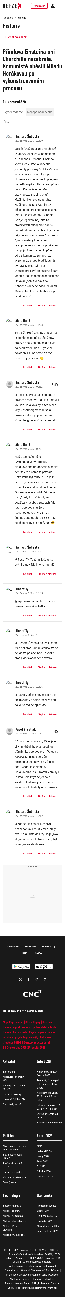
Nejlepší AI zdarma (13, 1216)
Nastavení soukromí (20, 1279)
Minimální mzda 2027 (48, 1226)
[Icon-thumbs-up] (56, 384)
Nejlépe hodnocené (40, 112)
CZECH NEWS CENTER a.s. (45, 1250)
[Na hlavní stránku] (12, 6)
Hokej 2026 (43, 1156)
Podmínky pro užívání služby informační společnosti (31, 1270)
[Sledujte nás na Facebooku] (28, 979)
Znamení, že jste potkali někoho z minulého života (49, 1084)
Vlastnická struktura (43, 1279)
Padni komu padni (12, 1172)
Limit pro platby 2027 (48, 1216)
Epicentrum (9, 1071)
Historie (22, 17)
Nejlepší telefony (11, 1210)
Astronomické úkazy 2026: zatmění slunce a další (49, 1096)
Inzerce (46, 946)
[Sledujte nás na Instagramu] (36, 979)
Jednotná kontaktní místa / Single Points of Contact (32, 1283)
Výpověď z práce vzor (14, 1177)
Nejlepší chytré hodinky (15, 1221)
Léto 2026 (44, 1061)
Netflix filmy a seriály (14, 1234)
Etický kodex (14, 1287)
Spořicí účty (43, 1210)
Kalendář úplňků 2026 (14, 1099)
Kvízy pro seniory (12, 1094)
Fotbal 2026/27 (44, 1151)
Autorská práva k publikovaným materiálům (32, 1266)
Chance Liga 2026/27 (18, 1047)
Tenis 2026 (42, 1161)
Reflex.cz (8, 17)
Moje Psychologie (13, 1022)
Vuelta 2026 (38, 1047)
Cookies (53, 1274)
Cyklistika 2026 (45, 1176)
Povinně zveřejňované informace (40, 1287)
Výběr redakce (13, 112)
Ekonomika (44, 1195)
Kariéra (38, 953)
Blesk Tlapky (32, 1022)
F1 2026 (41, 1166)
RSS (24, 953)
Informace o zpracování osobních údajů (26, 1274)
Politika (8, 1135)
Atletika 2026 (44, 1171)
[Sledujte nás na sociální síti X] (20, 979)
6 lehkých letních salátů (49, 1122)
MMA (39, 1146)
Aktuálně (9, 1061)
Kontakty (13, 946)
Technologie (11, 1195)
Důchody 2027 (44, 1221)
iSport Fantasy (21, 1027)
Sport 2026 (45, 1135)
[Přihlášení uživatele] (52, 5)
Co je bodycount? (12, 1104)
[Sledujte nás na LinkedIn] (44, 979)
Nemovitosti (20, 1032)
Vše (6, 121)
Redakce (30, 946)
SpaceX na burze (12, 1205)
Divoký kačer (10, 1182)
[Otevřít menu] (60, 5)
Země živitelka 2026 (47, 1231)
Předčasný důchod (46, 1205)
